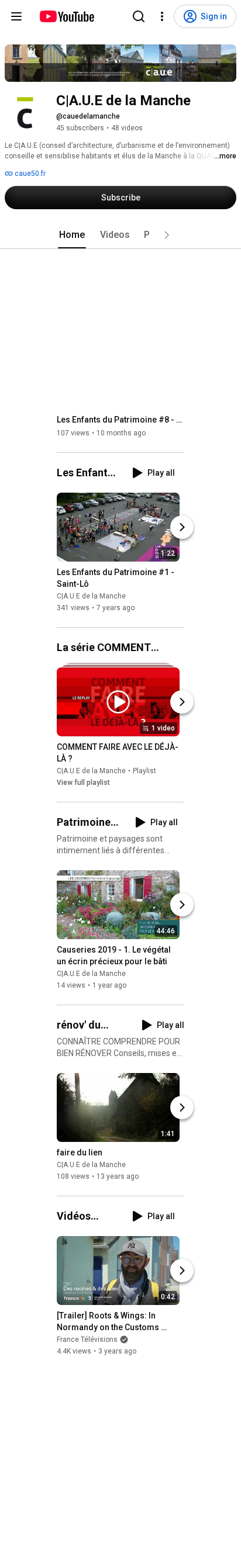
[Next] (182, 527)
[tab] (72, 235)
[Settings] (162, 16)
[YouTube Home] (66, 16)
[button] (167, 235)
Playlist (144, 771)
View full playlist (83, 782)
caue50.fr (29, 173)
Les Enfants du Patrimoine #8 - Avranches (121, 419)
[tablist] (120, 235)
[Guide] (16, 16)
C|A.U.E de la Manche (91, 596)
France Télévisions (87, 1339)
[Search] (139, 16)
